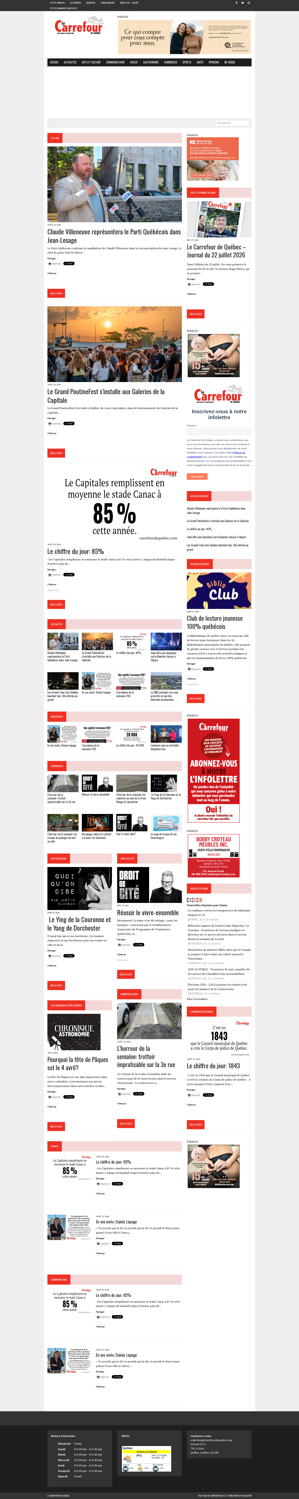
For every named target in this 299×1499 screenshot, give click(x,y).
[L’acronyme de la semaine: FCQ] (131, 687)
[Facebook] (236, 2)
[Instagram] (249, 2)
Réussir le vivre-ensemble (95, 794)
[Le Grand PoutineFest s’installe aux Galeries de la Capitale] (114, 380)
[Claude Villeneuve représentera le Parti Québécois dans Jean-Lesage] (114, 220)
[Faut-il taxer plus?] (131, 829)
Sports (187, 62)
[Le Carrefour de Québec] (79, 25)
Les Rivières (75, 2)
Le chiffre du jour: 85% (75, 551)
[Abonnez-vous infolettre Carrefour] (214, 820)
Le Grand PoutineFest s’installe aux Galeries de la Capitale (106, 395)
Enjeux (134, 62)
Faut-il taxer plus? (126, 834)
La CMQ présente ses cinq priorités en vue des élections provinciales (164, 696)
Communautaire (115, 62)
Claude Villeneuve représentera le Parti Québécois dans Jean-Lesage (114, 236)
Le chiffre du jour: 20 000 (130, 745)
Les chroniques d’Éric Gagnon (66, 1005)
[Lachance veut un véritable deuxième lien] (166, 740)
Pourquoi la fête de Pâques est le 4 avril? (77, 1063)
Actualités (70, 62)
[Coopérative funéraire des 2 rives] (184, 52)
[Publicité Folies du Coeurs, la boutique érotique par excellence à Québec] (214, 375)
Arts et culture (91, 62)
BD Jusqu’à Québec (199, 564)
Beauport (91, 2)
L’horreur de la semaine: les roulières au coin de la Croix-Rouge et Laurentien (131, 798)
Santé (200, 62)
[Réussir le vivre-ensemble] (97, 789)
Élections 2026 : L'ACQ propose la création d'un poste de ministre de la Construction (217, 987)
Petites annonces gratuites (63, 8)
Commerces (170, 62)
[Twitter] (242, 2)
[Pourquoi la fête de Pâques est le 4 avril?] (74, 1048)
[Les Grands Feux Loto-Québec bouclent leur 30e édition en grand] (63, 687)
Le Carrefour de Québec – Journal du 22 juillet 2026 (216, 250)
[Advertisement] (149, 92)
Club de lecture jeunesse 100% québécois (215, 622)
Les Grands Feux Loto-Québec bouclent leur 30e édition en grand (62, 696)
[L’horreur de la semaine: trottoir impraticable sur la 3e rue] (63, 790)
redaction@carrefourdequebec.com (211, 1440)
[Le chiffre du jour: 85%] (114, 539)
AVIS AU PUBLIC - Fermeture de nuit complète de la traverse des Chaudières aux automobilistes (219, 971)
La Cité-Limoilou (57, 2)
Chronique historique (201, 1011)
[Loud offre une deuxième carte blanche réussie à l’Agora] (166, 648)
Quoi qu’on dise (59, 858)
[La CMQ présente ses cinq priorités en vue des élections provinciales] (166, 687)
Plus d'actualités (197, 999)
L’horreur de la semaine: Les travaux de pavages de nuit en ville (62, 837)
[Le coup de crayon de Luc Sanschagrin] (166, 829)
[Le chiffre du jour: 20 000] (131, 740)
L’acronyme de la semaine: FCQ (125, 694)
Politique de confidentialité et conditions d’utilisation (225, 1495)
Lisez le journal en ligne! (203, 192)
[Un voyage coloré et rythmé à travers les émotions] (97, 829)
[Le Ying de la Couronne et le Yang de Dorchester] (164, 790)
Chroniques (57, 766)
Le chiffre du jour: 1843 (213, 1065)
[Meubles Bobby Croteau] (214, 875)
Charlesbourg (108, 2)
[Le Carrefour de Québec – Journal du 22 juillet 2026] (219, 235)
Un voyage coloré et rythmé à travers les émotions (96, 836)
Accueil (54, 62)
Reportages (57, 716)
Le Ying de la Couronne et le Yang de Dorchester (166, 796)
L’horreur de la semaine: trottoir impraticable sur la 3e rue (61, 798)
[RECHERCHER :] (232, 122)
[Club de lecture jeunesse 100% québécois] (219, 606)
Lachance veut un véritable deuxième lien (165, 747)
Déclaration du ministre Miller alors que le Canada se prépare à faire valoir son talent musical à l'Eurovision (219, 954)
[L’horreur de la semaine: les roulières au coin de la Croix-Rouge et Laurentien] (131, 790)
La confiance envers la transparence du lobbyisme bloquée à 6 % (219, 912)
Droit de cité (127, 858)
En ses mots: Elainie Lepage (96, 692)
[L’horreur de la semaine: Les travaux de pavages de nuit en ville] (63, 829)
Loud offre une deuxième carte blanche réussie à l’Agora (163, 656)
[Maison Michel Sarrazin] (213, 178)
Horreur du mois (129, 994)
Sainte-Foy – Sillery (129, 2)
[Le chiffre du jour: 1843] (219, 1054)
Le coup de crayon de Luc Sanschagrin (164, 836)
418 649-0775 (198, 1444)
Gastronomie (151, 62)
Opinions (214, 62)
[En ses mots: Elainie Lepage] (97, 687)
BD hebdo (229, 62)
